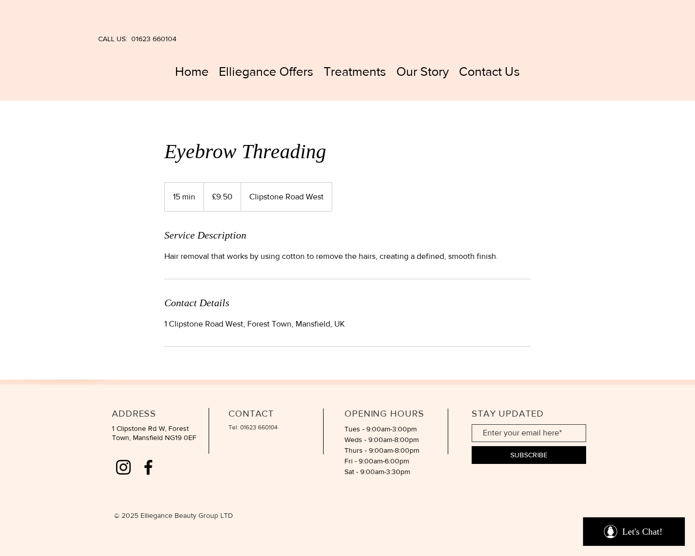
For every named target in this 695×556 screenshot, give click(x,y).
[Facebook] (148, 467)
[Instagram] (123, 467)
